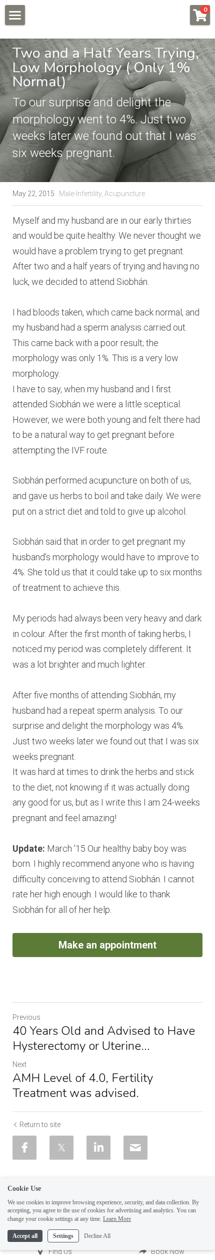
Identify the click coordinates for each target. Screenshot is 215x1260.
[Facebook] (24, 1148)
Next (19, 1064)
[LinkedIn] (98, 1148)
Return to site (40, 1125)
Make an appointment (107, 945)
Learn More (117, 1218)
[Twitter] (62, 1148)
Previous (26, 1017)
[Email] (136, 1148)
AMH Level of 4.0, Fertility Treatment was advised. (82, 1085)
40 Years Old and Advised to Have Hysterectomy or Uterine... (103, 1038)
